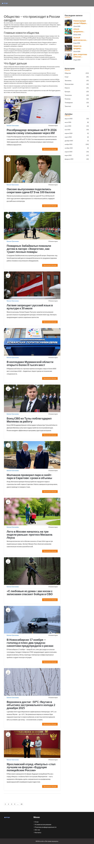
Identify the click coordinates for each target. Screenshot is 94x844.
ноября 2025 (77, 144)
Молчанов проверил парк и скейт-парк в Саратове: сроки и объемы (29, 476)
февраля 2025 (77, 159)
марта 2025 (77, 155)
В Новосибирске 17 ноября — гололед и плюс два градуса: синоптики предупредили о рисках (30, 642)
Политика (77, 99)
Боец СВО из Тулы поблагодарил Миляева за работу (29, 420)
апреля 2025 (77, 151)
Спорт (77, 77)
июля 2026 (77, 122)
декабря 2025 (77, 140)
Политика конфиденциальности (45, 827)
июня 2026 (77, 126)
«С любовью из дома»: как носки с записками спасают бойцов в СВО (30, 592)
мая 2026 (77, 129)
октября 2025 (77, 148)
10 (21, 804)
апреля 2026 (77, 133)
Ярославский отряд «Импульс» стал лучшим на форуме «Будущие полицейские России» (31, 767)
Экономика (77, 80)
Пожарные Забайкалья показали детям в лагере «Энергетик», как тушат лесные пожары (29, 248)
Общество (77, 73)
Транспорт (77, 106)
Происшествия (77, 84)
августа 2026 (77, 118)
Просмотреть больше (50, 149)
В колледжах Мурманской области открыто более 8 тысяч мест (30, 363)
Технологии (77, 95)
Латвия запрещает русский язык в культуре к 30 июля (30, 307)
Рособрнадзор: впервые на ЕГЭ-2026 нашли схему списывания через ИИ (32, 131)
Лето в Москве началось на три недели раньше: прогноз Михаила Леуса (29, 534)
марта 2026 (77, 137)
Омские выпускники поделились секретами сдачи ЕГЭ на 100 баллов (31, 190)
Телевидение (77, 102)
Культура (77, 91)
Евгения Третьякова (13, 125)
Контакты (38, 832)
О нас (37, 822)
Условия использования (43, 824)
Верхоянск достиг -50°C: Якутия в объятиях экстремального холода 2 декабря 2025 (31, 705)
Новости (77, 88)
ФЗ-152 (37, 830)
